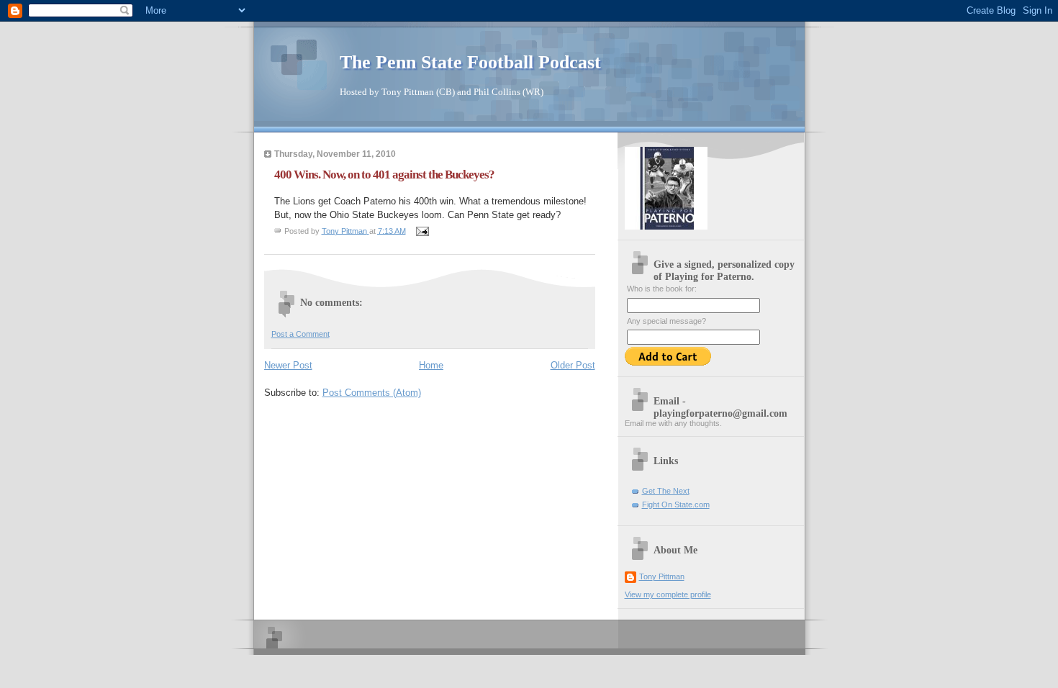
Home (431, 365)
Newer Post (288, 365)
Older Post (573, 365)
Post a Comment (300, 334)
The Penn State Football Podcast (470, 62)
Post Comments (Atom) (371, 392)
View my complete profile (668, 594)
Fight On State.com (676, 504)
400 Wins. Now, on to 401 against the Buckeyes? (384, 174)
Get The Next (665, 490)
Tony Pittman (661, 576)
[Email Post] (422, 230)
